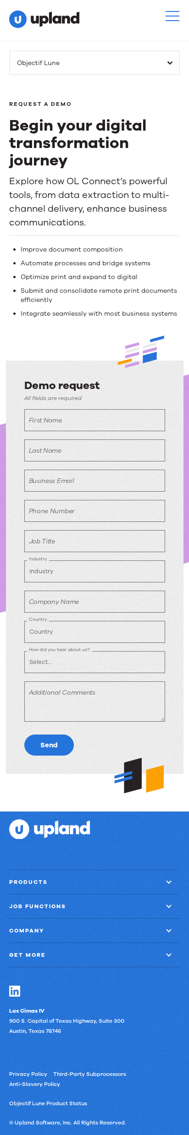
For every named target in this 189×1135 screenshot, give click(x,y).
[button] (172, 16)
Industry (38, 559)
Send (49, 745)
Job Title (42, 541)
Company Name (54, 602)
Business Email (51, 481)
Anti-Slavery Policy (34, 1084)
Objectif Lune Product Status (48, 1103)
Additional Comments (62, 692)
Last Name (45, 450)
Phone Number (52, 511)
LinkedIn (14, 991)
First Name (45, 420)
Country (38, 619)
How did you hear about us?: (59, 649)
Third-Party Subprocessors (89, 1074)
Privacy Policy (28, 1074)
